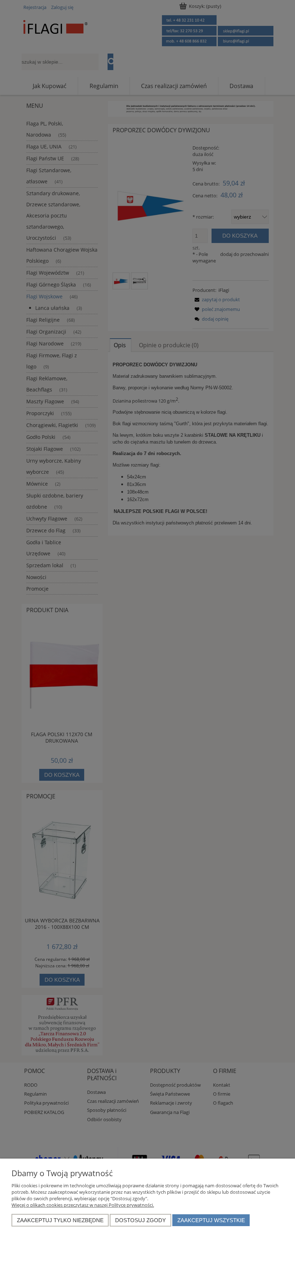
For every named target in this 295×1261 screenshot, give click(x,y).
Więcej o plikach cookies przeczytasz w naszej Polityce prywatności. (83, 1205)
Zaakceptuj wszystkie (211, 1220)
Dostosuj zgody (140, 1220)
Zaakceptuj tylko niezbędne (60, 1220)
